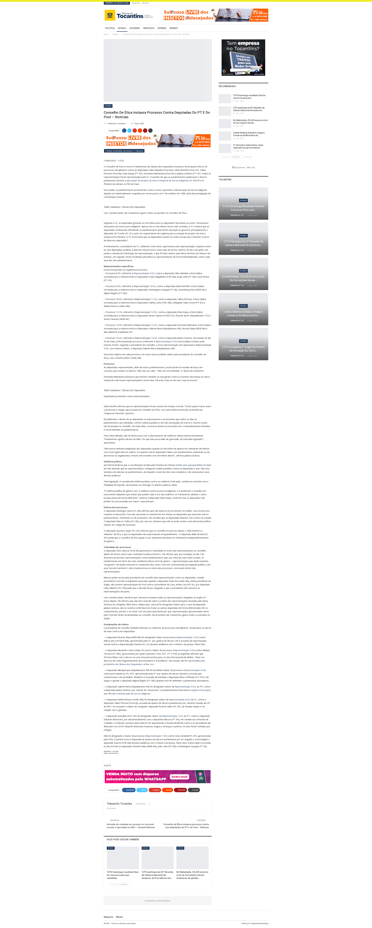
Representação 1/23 (156, 735)
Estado (122, 28)
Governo (134, 28)
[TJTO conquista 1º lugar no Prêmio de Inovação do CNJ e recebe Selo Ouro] (243, 344)
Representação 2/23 (187, 637)
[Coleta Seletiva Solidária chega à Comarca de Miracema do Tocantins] (225, 136)
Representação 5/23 (165, 341)
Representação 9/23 (144, 273)
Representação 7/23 (172, 715)
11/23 (154, 299)
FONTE (107, 765)
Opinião (162, 28)
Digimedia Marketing (259, 923)
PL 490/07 (195, 180)
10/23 (153, 286)
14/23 (154, 337)
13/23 (154, 324)
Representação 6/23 (179, 699)
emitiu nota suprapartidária (189, 464)
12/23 (154, 312)
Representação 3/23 (184, 650)
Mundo (145, 3)
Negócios (136, 3)
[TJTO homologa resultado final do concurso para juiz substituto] (123, 858)
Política (110, 28)
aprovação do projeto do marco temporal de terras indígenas (157, 180)
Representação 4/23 (194, 670)
